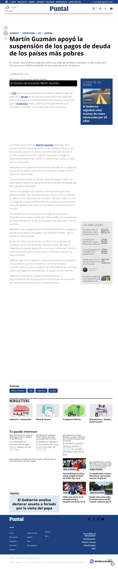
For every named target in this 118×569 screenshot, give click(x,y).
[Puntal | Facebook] (100, 9)
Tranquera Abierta (72, 419)
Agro (47, 536)
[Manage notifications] (112, 564)
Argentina (22, 103)
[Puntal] (16, 521)
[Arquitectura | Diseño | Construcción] (101, 410)
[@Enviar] (6, 38)
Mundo (47, 532)
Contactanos (89, 539)
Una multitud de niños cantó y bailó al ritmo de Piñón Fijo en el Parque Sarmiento (73, 477)
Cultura (12, 449)
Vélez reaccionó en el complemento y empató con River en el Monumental (74, 500)
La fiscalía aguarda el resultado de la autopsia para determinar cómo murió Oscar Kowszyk (91, 254)
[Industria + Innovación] (21, 410)
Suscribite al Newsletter (89, 534)
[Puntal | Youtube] (111, 9)
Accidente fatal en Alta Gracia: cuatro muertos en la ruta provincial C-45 (90, 233)
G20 (14, 93)
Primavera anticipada (97, 493)
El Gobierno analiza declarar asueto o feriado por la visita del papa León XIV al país (73, 449)
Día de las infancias (69, 469)
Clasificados (90, 545)
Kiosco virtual (75, 2)
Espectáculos (61, 2)
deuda (24, 96)
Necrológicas (32, 545)
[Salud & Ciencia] (47, 410)
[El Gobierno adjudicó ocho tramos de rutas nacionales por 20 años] (47, 439)
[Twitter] (6, 33)
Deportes (40, 2)
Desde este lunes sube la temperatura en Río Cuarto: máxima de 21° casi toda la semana (100, 500)
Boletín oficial (41, 449)
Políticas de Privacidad (32, 558)
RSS (94, 548)
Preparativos (67, 449)
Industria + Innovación (20, 419)
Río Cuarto (22, 2)
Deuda (53, 390)
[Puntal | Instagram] (98, 519)
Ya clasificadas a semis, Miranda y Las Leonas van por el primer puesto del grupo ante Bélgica (100, 478)
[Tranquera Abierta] (74, 410)
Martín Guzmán (45, 144)
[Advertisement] (58, 124)
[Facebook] (6, 28)
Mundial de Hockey (96, 469)
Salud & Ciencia (43, 419)
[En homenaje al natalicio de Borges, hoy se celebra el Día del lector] (21, 439)
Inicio (13, 2)
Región (32, 2)
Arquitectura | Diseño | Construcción (100, 420)
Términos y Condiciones (16, 558)
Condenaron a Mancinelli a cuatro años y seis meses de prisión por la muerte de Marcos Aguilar (91, 244)
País (28, 541)
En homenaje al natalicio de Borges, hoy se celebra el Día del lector (20, 445)
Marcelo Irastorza (93, 269)
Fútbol (65, 493)
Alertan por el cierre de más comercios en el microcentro (91, 261)
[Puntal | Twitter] (105, 9)
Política (12, 549)
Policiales (50, 2)
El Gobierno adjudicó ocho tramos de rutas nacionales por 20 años (95, 113)
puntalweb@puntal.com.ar (76, 562)
